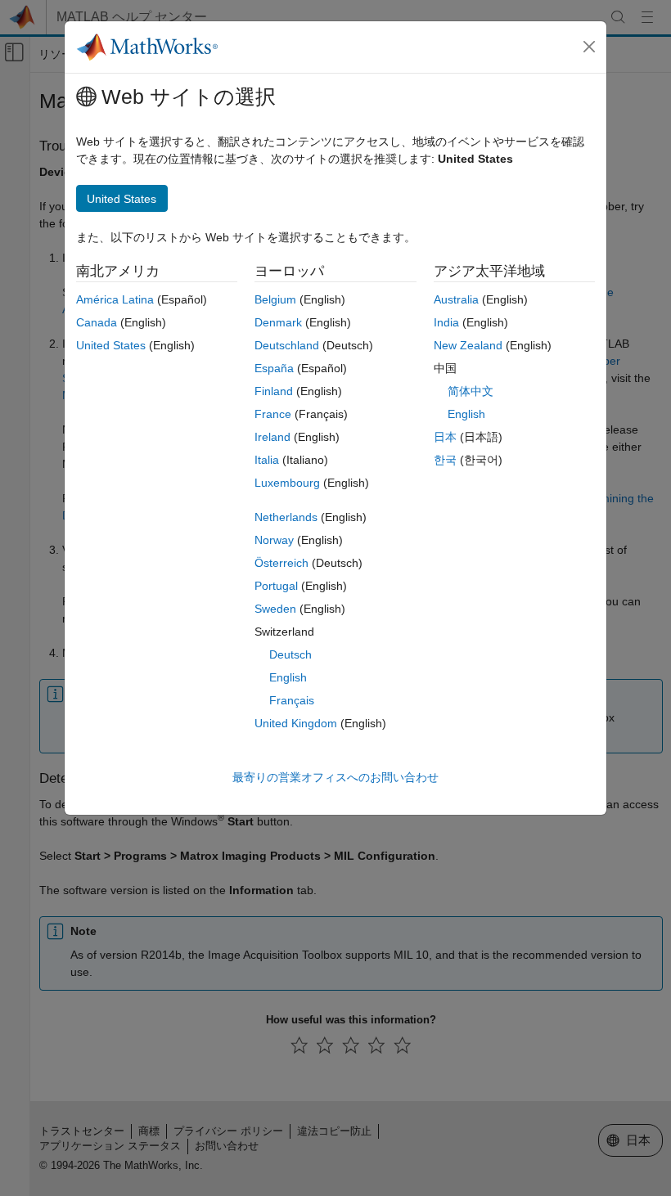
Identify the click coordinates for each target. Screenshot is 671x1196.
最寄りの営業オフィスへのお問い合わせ (335, 777)
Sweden (275, 608)
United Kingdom (295, 723)
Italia (266, 459)
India (446, 322)
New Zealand (468, 345)
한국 (445, 459)
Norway (274, 539)
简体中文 (470, 391)
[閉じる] (589, 46)
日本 (445, 436)
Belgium (275, 299)
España (274, 368)
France (272, 413)
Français (291, 700)
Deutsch (290, 654)
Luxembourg (287, 482)
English (288, 677)
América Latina (115, 299)
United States (111, 345)
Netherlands (285, 517)
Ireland (272, 436)
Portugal (276, 585)
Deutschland (286, 345)
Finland (273, 391)
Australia (456, 299)
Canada (96, 322)
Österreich (281, 562)
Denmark (278, 322)
